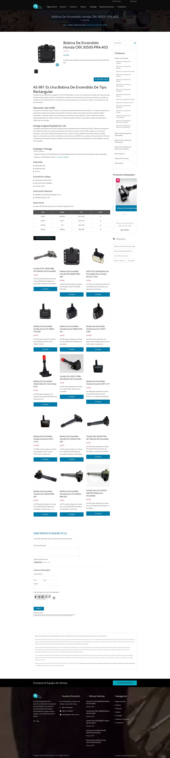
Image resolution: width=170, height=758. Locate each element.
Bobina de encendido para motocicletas (123, 134)
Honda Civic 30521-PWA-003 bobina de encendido (71, 377)
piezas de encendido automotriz (123, 251)
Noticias (83, 7)
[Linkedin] (38, 721)
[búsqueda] (113, 1)
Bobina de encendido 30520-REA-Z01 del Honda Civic (45, 384)
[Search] (135, 43)
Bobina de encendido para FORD (125, 71)
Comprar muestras (63, 157)
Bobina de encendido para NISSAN (123, 67)
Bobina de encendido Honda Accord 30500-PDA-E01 (71, 329)
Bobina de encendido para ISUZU (125, 99)
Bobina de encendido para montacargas (123, 141)
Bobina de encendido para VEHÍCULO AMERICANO (123, 126)
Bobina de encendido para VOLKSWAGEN (123, 116)
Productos (73, 7)
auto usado (131, 260)
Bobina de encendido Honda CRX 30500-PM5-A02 (70, 274)
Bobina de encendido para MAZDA (123, 80)
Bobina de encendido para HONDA (97, 25)
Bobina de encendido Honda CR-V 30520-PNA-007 (70, 439)
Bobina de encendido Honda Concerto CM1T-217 (98, 382)
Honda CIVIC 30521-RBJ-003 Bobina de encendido (97, 712)
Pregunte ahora (102, 79)
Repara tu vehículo (119, 260)
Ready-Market (133, 755)
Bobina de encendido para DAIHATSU (123, 106)
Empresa (63, 7)
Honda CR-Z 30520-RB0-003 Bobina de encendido (97, 702)
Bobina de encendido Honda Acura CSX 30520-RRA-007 (70, 494)
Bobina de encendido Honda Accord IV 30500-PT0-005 (44, 329)
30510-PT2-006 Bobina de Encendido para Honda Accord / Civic (97, 274)
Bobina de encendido (80, 25)
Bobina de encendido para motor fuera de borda (123, 148)
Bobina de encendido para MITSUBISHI (123, 85)
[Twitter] (36, 721)
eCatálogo (93, 7)
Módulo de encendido (122, 158)
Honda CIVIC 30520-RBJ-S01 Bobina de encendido (45, 269)
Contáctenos (122, 7)
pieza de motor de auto (121, 256)
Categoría (70, 25)
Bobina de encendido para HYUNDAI (123, 90)
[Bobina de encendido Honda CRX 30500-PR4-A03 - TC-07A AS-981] (57, 64)
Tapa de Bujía (131, 663)
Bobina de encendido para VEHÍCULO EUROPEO (123, 121)
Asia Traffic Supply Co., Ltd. (50, 755)
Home (64, 25)
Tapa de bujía (119, 163)
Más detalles (125, 230)
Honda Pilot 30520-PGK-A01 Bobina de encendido (97, 437)
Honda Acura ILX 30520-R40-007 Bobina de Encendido (96, 493)
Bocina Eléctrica (120, 153)
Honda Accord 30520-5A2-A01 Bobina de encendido (96, 731)
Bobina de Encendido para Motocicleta (100, 663)
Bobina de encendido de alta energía (124, 246)
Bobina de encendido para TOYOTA (123, 62)
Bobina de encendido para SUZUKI (123, 111)
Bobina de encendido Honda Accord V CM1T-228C (96, 329)
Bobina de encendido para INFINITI (123, 95)
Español (135, 1)
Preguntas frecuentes (106, 7)
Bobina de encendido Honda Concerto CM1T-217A (44, 439)
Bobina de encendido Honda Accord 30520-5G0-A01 (96, 741)
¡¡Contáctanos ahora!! (125, 683)
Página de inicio (52, 7)
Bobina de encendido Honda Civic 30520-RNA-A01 (44, 494)
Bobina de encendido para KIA (124, 102)
